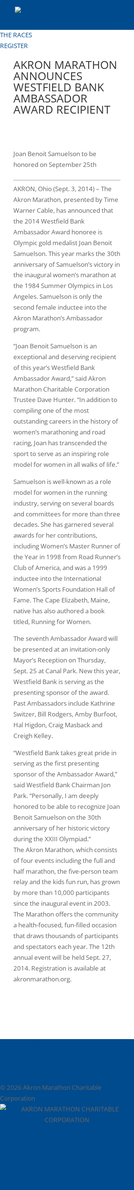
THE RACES (16, 35)
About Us (13, 1055)
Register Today (21, 1044)
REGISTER (14, 45)
